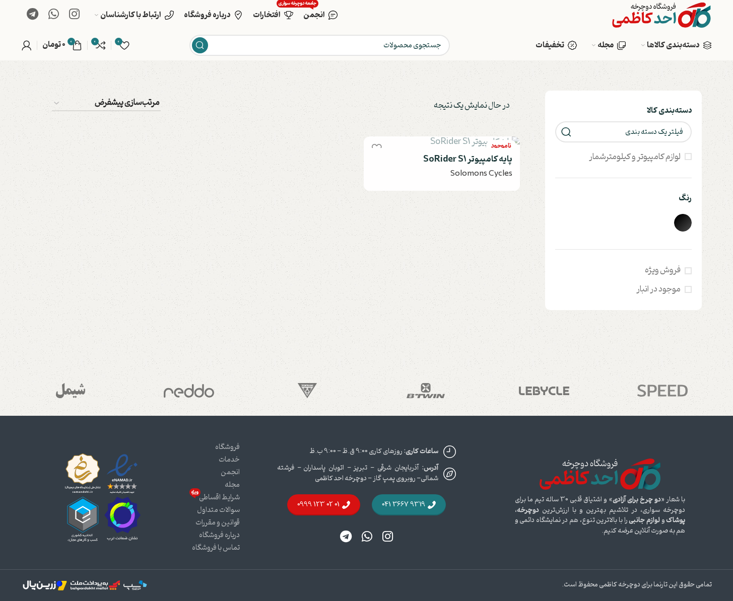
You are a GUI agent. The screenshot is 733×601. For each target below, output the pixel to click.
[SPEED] (662, 391)
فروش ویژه (663, 270)
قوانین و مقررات (217, 522)
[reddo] (189, 391)
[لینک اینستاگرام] (74, 15)
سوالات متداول (218, 510)
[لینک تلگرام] (32, 15)
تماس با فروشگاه (216, 548)
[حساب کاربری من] (27, 45)
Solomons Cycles (481, 173)
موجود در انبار (658, 289)
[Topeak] (307, 391)
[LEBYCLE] (544, 391)
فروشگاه (227, 447)
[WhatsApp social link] (53, 15)
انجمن (230, 472)
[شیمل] (70, 391)
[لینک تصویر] (600, 474)
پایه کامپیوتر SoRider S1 (467, 159)
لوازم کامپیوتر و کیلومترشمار (635, 157)
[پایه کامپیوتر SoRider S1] (442, 142)
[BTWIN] (426, 391)
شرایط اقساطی (215, 497)
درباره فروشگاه (219, 535)
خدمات (229, 460)
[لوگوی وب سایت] (661, 15)
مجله (232, 485)
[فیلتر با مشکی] (683, 223)
